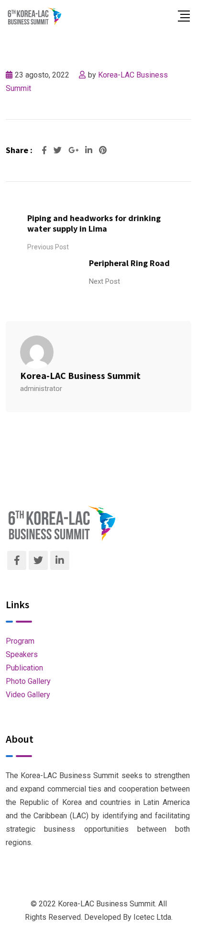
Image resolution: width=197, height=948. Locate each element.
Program (20, 641)
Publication (24, 667)
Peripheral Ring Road (129, 262)
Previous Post (48, 247)
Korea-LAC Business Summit (80, 375)
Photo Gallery (28, 681)
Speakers (22, 654)
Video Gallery (28, 694)
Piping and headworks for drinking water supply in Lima (94, 223)
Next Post (104, 281)
